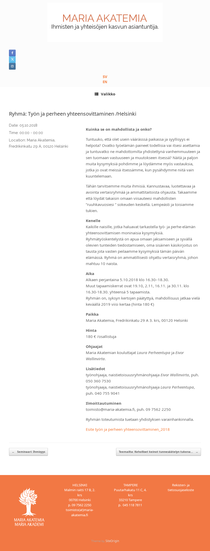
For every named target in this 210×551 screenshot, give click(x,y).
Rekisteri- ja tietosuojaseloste (181, 487)
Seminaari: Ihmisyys (28, 452)
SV (105, 76)
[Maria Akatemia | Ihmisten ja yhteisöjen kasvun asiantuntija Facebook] (12, 53)
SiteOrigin (112, 541)
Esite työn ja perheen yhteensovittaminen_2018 (128, 429)
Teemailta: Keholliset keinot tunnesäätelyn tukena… (158, 452)
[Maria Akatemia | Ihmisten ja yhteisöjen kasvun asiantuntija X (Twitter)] (12, 59)
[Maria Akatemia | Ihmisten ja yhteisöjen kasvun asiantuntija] (105, 22)
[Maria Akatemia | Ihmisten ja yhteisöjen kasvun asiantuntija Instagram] (12, 66)
